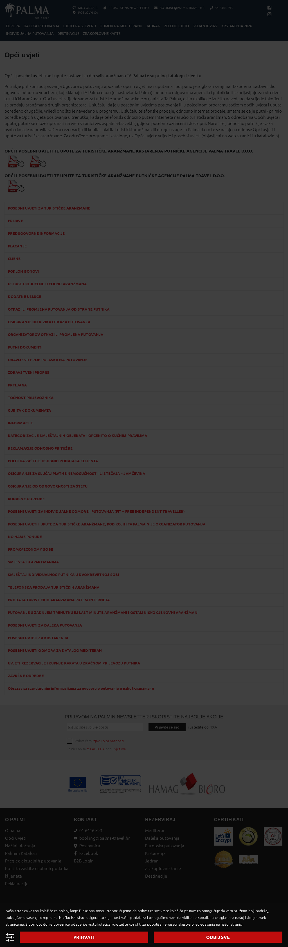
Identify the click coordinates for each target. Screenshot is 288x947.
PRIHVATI (83, 937)
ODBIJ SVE (218, 937)
